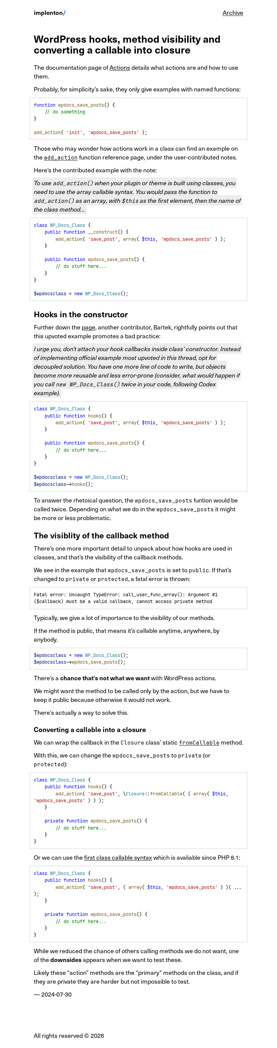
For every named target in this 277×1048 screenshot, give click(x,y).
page (88, 326)
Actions (119, 67)
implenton (48, 12)
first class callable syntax (118, 857)
